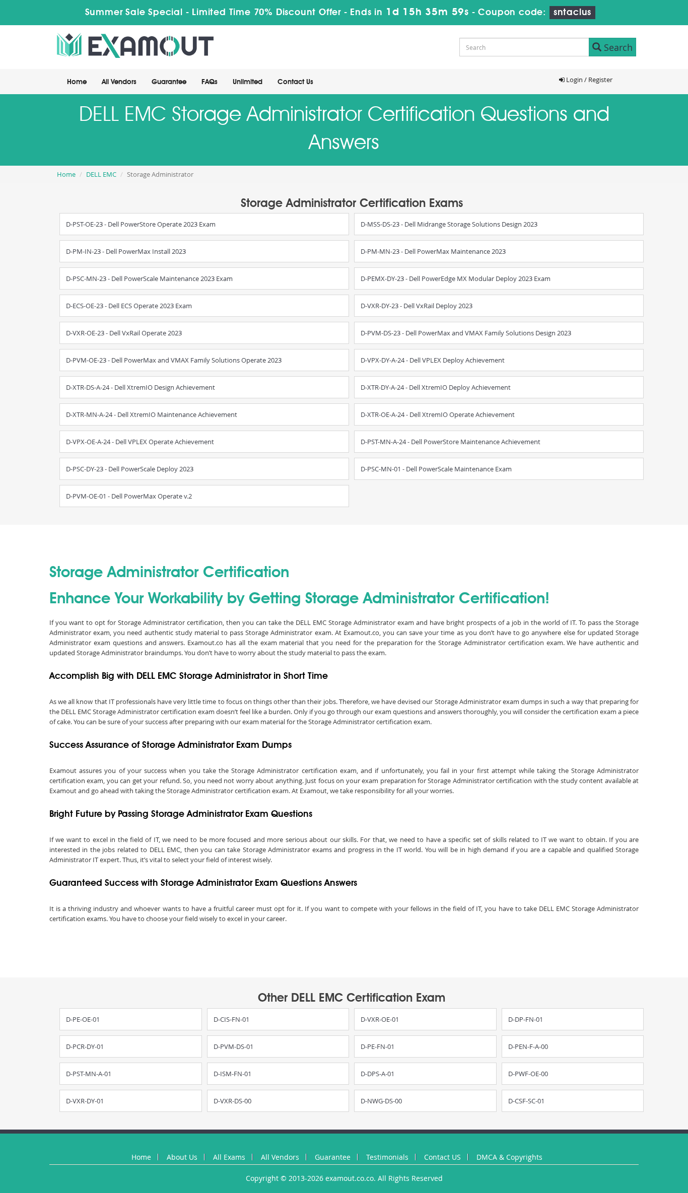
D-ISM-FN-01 (232, 1073)
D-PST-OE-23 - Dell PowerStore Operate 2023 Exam (141, 224)
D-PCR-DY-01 (85, 1046)
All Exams (229, 1157)
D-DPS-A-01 (377, 1073)
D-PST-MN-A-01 (88, 1073)
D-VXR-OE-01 (380, 1019)
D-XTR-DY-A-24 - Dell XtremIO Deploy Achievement (436, 387)
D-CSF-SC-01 (526, 1100)
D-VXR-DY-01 (85, 1100)
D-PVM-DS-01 (233, 1046)
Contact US (442, 1157)
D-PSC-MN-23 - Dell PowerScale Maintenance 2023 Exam (149, 278)
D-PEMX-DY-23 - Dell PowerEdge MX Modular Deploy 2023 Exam (456, 278)
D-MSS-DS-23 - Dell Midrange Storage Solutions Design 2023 (449, 224)
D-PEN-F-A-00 (528, 1046)
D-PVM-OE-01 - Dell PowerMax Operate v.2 (129, 496)
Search (617, 47)
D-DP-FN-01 (525, 1019)
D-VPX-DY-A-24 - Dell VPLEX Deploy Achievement (433, 360)
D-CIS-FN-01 (231, 1019)
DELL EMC (101, 174)
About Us (182, 1157)
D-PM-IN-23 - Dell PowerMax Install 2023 (126, 251)
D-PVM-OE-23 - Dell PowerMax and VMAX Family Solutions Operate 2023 (174, 360)
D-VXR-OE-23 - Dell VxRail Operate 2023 (124, 332)
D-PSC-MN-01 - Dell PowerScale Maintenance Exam (436, 468)
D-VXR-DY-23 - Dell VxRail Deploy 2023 (416, 305)
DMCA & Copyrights (509, 1157)
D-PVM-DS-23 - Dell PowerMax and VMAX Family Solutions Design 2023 (466, 332)
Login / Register (588, 79)
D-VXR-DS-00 (232, 1100)
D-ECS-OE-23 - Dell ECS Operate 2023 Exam (129, 305)
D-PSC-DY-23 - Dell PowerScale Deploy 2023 (129, 468)
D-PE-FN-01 (377, 1046)
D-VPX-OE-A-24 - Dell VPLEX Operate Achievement (140, 441)
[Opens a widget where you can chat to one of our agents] (619, 1135)
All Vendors (119, 82)
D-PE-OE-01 (83, 1019)
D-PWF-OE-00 (528, 1073)
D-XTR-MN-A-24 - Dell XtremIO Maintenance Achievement (151, 414)
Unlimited (247, 82)
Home (77, 82)
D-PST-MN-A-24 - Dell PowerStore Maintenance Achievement (450, 441)
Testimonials (387, 1157)
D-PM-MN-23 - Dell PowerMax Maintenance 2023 (433, 251)
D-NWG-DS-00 (381, 1100)
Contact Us (295, 82)
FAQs (209, 82)
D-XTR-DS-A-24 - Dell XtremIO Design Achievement (140, 387)
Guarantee (169, 82)
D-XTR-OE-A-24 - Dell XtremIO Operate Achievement (438, 414)
